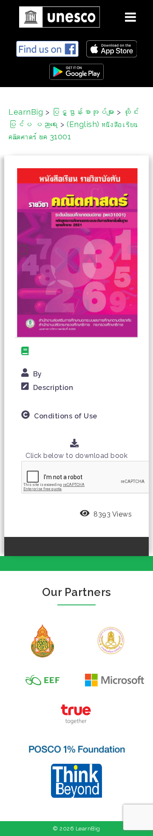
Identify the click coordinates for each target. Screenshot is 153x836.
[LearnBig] (56, 15)
